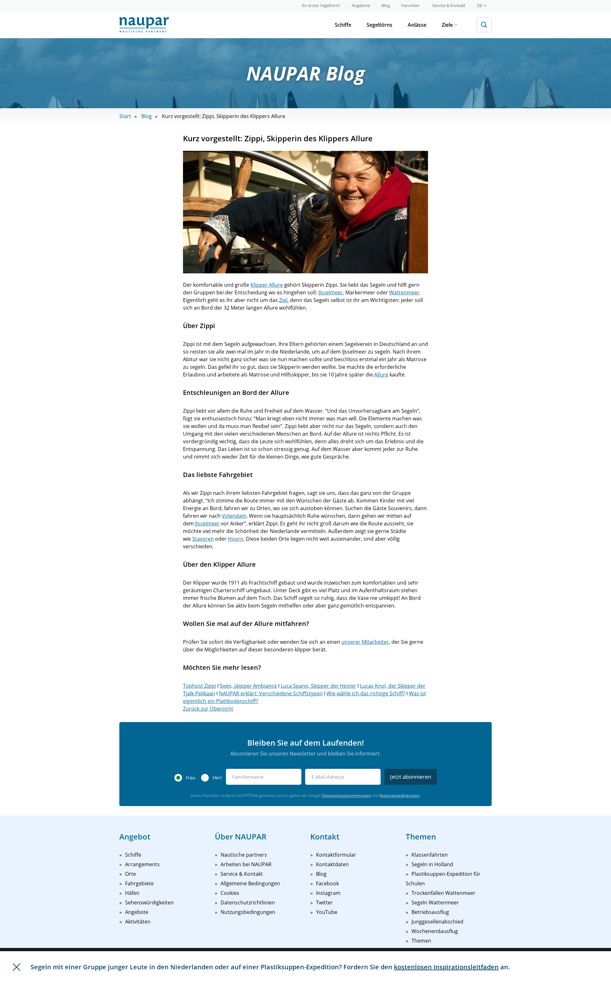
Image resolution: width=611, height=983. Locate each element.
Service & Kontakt (449, 5)
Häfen (132, 892)
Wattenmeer (404, 292)
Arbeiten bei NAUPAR (246, 864)
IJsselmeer (330, 292)
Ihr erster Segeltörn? (321, 5)
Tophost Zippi (199, 685)
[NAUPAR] (144, 24)
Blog (386, 5)
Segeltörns (379, 24)
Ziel (283, 300)
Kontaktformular (336, 854)
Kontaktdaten (332, 864)
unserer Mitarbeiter (365, 641)
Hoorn (235, 538)
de (479, 5)
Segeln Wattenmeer (435, 902)
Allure (381, 374)
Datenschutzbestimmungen (346, 795)
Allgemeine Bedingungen (250, 883)
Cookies (230, 892)
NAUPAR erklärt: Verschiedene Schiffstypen (271, 693)
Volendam (234, 515)
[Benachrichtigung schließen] (16, 967)
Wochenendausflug (434, 931)
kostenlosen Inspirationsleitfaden (446, 967)
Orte (130, 873)
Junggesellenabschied (437, 921)
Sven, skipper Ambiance (248, 685)
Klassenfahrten (429, 854)
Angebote (361, 5)
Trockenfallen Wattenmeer (443, 892)
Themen (421, 940)
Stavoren (203, 538)
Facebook (327, 883)
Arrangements (142, 864)
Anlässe (417, 24)
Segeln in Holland (432, 864)
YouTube (326, 912)
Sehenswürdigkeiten (149, 902)
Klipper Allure (266, 284)
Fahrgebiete (139, 883)
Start (125, 116)
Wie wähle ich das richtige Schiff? (366, 693)
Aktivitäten (138, 921)
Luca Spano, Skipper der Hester (318, 685)
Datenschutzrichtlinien (248, 902)
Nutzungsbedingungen (400, 795)
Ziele (447, 24)
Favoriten (410, 5)
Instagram (328, 892)
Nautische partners (244, 854)
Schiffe (343, 24)
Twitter (324, 902)
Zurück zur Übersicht (208, 708)
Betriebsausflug (430, 912)
